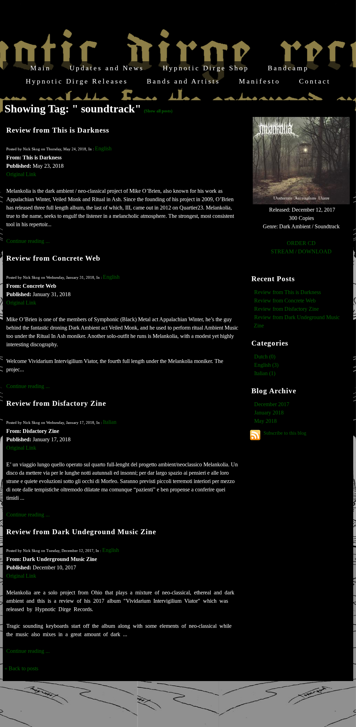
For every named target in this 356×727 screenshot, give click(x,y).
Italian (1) (264, 373)
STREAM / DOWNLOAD (301, 251)
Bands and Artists (183, 81)
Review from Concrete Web (53, 258)
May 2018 (265, 421)
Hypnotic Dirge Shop (206, 68)
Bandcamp (288, 68)
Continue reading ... (28, 241)
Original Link (21, 174)
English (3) (266, 365)
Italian (109, 422)
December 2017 (271, 404)
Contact (315, 81)
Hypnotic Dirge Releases (77, 81)
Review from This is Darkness (57, 130)
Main (40, 68)
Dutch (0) (264, 356)
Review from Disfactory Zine (56, 403)
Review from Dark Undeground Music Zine (81, 532)
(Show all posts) (158, 111)
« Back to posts (21, 668)
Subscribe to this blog (285, 433)
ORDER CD (301, 243)
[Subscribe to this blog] (255, 435)
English (103, 148)
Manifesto (259, 81)
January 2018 (269, 413)
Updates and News (107, 68)
